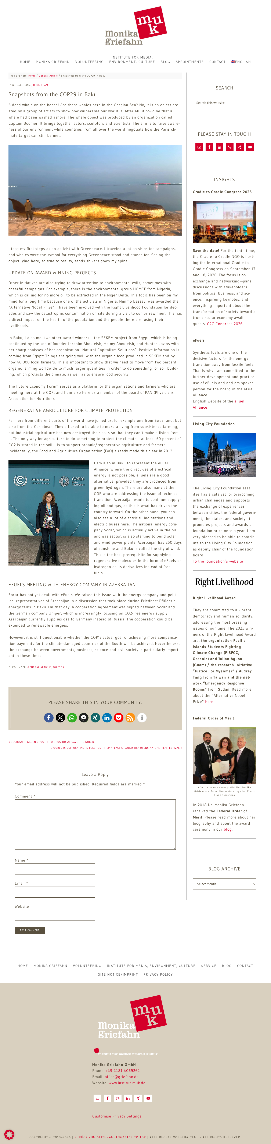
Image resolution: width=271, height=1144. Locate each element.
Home (23, 966)
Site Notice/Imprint (118, 974)
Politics (58, 667)
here (209, 701)
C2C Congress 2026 (225, 323)
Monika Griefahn (135, 26)
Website (22, 906)
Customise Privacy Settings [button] (117, 1116)
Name (21, 860)
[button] (49, 717)
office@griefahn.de (122, 1076)
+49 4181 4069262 (123, 1070)
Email (21, 883)
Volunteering (87, 966)
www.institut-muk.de (127, 1083)
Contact (245, 966)
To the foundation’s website (218, 561)
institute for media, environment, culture (151, 966)
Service (209, 966)
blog (228, 829)
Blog (227, 966)
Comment (25, 796)
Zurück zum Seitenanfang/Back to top (110, 1137)
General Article (39, 667)
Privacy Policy (158, 974)
